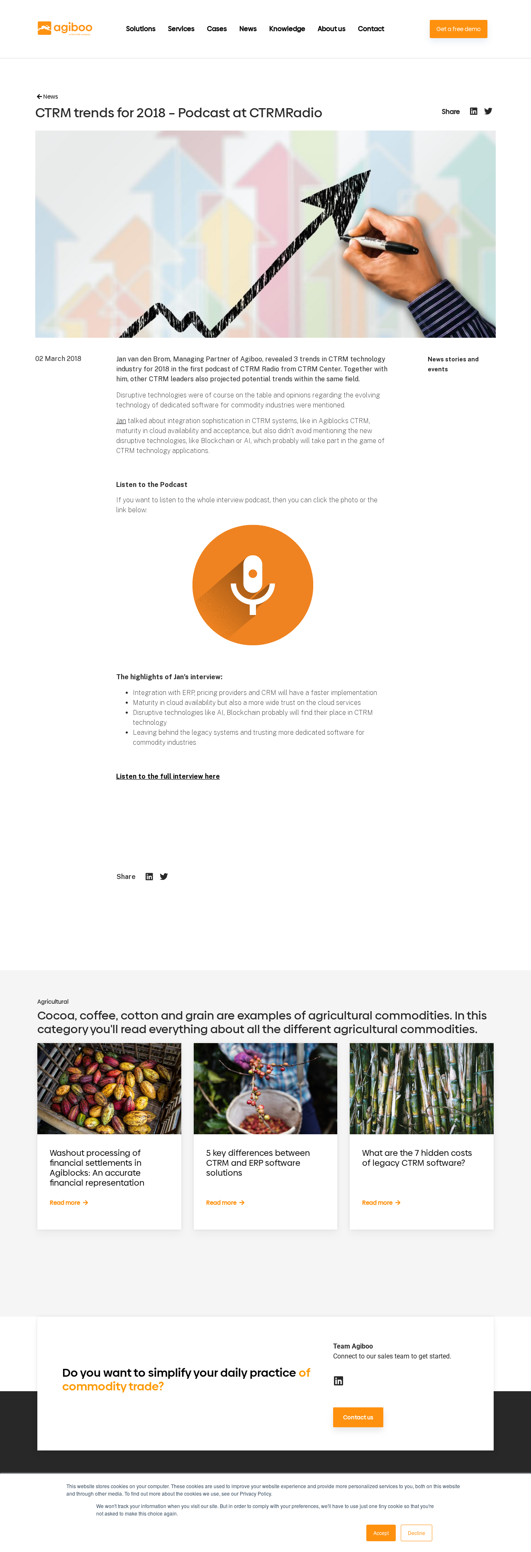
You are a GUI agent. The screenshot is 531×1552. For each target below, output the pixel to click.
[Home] (65, 29)
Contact (371, 29)
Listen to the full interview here (168, 776)
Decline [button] (416, 1532)
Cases (217, 29)
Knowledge (287, 29)
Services (181, 29)
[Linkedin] (338, 1380)
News (248, 29)
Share (451, 112)
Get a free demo (458, 29)
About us (332, 29)
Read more (65, 1202)
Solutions (141, 29)
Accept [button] (381, 1532)
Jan (121, 421)
